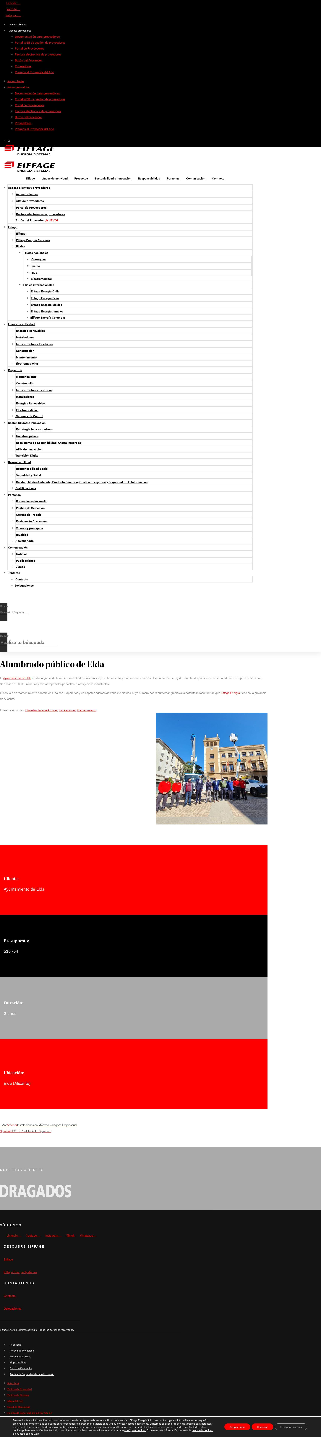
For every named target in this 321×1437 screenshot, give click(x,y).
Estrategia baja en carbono (34, 429)
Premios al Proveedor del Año (34, 72)
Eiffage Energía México (46, 304)
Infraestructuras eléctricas (34, 390)
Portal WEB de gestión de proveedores (40, 42)
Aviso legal (16, 1344)
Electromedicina (26, 363)
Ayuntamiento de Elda (17, 678)
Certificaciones (25, 488)
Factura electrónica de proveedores (38, 54)
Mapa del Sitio (18, 1362)
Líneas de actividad (21, 324)
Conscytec (38, 259)
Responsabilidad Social (32, 468)
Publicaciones (25, 560)
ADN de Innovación (29, 449)
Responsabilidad (19, 462)
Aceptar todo (237, 1427)
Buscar (4, 606)
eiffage (8, 1259)
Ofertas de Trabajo (28, 514)
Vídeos (20, 566)
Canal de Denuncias (21, 1368)
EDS (34, 272)
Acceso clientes (17, 24)
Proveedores (23, 66)
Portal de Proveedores (29, 48)
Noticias (21, 554)
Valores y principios (29, 528)
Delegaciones (24, 585)
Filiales (20, 246)
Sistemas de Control (29, 416)
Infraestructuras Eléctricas (34, 344)
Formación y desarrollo (31, 501)
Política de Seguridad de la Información (32, 1374)
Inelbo (35, 266)
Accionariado (24, 541)
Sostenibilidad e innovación (27, 423)
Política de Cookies (20, 1356)
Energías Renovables (30, 403)
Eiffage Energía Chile (45, 291)
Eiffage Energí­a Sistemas (33, 240)
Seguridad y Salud (28, 475)
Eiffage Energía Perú (45, 298)
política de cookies (202, 1430)
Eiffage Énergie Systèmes (20, 1272)
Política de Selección (30, 508)
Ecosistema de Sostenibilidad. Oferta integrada (48, 442)
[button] (3, 600)
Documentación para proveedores (37, 36)
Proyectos (15, 370)
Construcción (25, 350)
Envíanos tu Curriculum (32, 521)
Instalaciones (25, 337)
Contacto (13, 573)
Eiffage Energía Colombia (47, 317)
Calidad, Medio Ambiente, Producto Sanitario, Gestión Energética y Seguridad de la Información (81, 482)
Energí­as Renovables (30, 330)
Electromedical (41, 278)
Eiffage (12, 227)
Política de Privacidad (22, 1350)
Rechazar (262, 1427)
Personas (14, 495)
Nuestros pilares (27, 436)
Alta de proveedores (30, 201)
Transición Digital (27, 455)
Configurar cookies (291, 1427)
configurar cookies (135, 1430)
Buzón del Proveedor (28, 60)
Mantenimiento (26, 357)
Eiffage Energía (230, 693)
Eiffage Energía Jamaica (47, 311)
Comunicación (17, 547)
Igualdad (22, 534)
